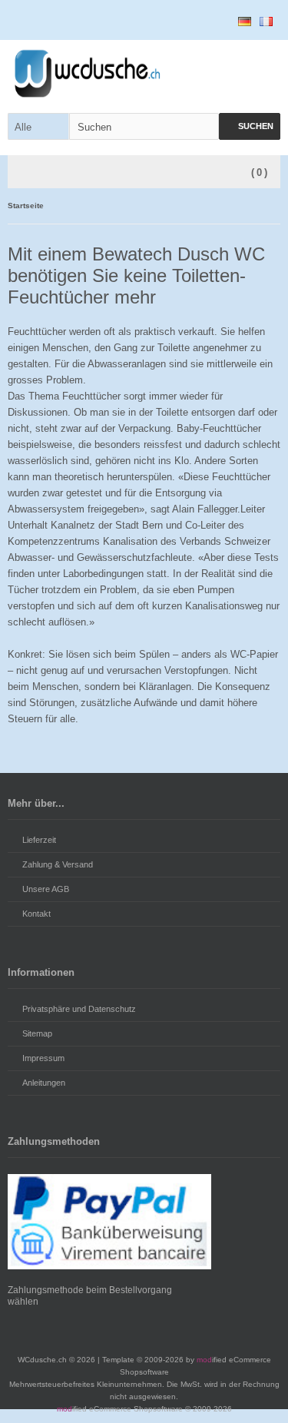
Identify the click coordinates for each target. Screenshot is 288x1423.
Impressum (43, 1058)
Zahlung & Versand (57, 864)
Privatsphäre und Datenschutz (79, 1008)
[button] (38, 126)
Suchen (249, 126)
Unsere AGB (45, 889)
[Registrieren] (210, 20)
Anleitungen (43, 1082)
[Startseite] (145, 20)
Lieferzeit (39, 839)
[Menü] (25, 173)
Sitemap (37, 1033)
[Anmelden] (178, 20)
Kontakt (36, 913)
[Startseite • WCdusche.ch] (144, 73)
